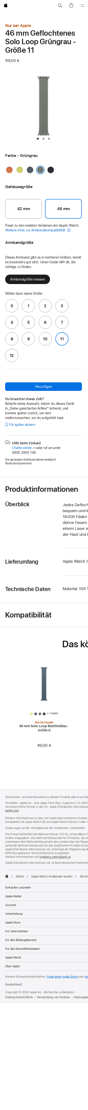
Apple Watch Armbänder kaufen (52, 876)
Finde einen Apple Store (62, 976)
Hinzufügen (43, 387)
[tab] (38, 139)
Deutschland (13, 984)
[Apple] (6, 876)
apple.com (12, 810)
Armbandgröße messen (27, 279)
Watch (20, 876)
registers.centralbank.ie (55, 857)
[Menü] (82, 5)
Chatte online (23, 448)
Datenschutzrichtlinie (19, 997)
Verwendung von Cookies (53, 997)
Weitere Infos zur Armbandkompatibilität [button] (35, 230)
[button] (59, 5)
